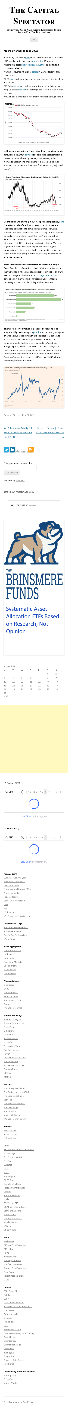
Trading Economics (13, 1218)
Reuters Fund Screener (15, 1268)
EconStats (8, 1161)
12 (22, 681)
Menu (34, 39)
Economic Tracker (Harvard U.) (18, 1306)
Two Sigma (9, 1363)
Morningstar (9, 1176)
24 (5, 689)
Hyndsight (8, 1321)
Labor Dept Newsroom (14, 900)
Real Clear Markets (13, 961)
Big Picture (9, 1030)
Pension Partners (12, 1069)
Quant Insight (10, 1337)
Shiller (7, 1199)
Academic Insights (12, 1019)
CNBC (6, 988)
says (27, 57)
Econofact (8, 1042)
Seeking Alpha (11, 965)
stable (35, 71)
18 (13, 685)
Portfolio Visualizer (13, 1264)
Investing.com (10, 1134)
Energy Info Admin (12, 893)
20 (31, 685)
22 (48, 685)
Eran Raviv (9, 1310)
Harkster (8, 954)
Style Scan (9, 1272)
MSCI (6, 1172)
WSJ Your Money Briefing (15, 1118)
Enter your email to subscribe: (18, 463)
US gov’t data (10, 1229)
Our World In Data (12, 1183)
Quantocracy (10, 1340)
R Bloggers (9, 1352)
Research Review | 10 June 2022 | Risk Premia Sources (50, 432)
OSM (6, 1325)
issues (17, 86)
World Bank (9, 938)
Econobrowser (11, 1038)
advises (29, 154)
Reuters (7, 1004)
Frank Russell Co (12, 1195)
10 (5, 681)
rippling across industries (33, 64)
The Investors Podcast (14, 1103)
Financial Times (11, 996)
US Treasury (10, 912)
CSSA (6, 1298)
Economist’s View (12, 1046)
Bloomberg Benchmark (15, 1088)
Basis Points (9, 1027)
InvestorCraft (10, 1256)
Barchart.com (10, 1130)
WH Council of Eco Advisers (17, 916)
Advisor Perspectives (14, 1023)
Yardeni (7, 1076)
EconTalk (8, 1099)
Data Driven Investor (14, 1302)
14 (39, 681)
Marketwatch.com (12, 1000)
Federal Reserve (12, 896)
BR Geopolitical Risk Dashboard (19, 1149)
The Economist (11, 992)
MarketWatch (10, 1383)
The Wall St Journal (13, 1007)
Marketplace (10, 1111)
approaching (37, 61)
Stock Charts (10, 1214)
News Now (9, 958)
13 (31, 681)
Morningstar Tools (12, 1260)
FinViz (6, 1252)
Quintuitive (9, 1348)
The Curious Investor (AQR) (16, 1092)
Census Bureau (11, 885)
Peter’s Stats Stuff (12, 1329)
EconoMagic (9, 1153)
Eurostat (8, 1164)
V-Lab (6, 1279)
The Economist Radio (14, 1095)
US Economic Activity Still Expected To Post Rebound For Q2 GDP (18, 432)
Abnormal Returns (12, 950)
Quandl (7, 1191)
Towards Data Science (14, 1360)
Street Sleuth (10, 969)
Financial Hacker (12, 1314)
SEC (5, 908)
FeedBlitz (20, 480)
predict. (37, 332)
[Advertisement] (34, 739)
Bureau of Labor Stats (14, 881)
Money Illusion (11, 1061)
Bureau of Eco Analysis (15, 877)
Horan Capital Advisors (15, 1057)
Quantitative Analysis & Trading (19, 1333)
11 (13, 681)
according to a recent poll (46, 275)
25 (13, 689)
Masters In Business (13, 1115)
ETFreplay (9, 1249)
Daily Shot (8, 1034)
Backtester (9, 1241)
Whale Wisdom (11, 1222)
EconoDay (8, 1379)
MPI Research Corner (14, 1065)
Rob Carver (9, 1294)
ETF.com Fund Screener (15, 1245)
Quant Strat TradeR (13, 1344)
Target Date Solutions (14, 1275)
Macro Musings (11, 1107)
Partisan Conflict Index (14, 1187)
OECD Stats (9, 1180)
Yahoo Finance (11, 1138)
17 (5, 685)
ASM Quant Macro (12, 1291)
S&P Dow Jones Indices (15, 1206)
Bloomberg (9, 984)
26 (22, 689)
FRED (6, 1168)
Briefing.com (10, 1375)
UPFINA (7, 1072)
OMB (6, 904)
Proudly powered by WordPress (18, 1402)
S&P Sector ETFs (11, 1203)
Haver (7, 1053)
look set (22, 89)
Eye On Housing (11, 1050)
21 (39, 685)
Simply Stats (10, 1356)
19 (22, 685)
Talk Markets (10, 973)
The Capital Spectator (34, 15)
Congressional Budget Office (17, 889)
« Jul (6, 695)
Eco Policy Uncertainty (14, 1157)
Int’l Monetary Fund (13, 931)
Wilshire (8, 1226)
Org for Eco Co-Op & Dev (15, 935)
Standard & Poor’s (12, 1210)
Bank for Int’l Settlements (16, 927)
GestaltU (8, 1317)
